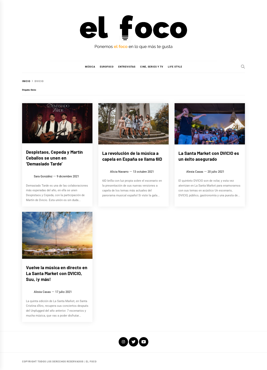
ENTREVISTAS (126, 66)
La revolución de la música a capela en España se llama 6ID (132, 156)
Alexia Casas (194, 171)
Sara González (43, 176)
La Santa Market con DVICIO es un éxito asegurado (208, 156)
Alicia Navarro (119, 171)
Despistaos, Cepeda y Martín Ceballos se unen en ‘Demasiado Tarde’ (54, 157)
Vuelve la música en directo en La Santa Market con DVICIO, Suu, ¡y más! (56, 273)
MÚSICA (90, 66)
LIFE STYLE (175, 66)
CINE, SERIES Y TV (151, 66)
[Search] (243, 66)
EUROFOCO (107, 66)
